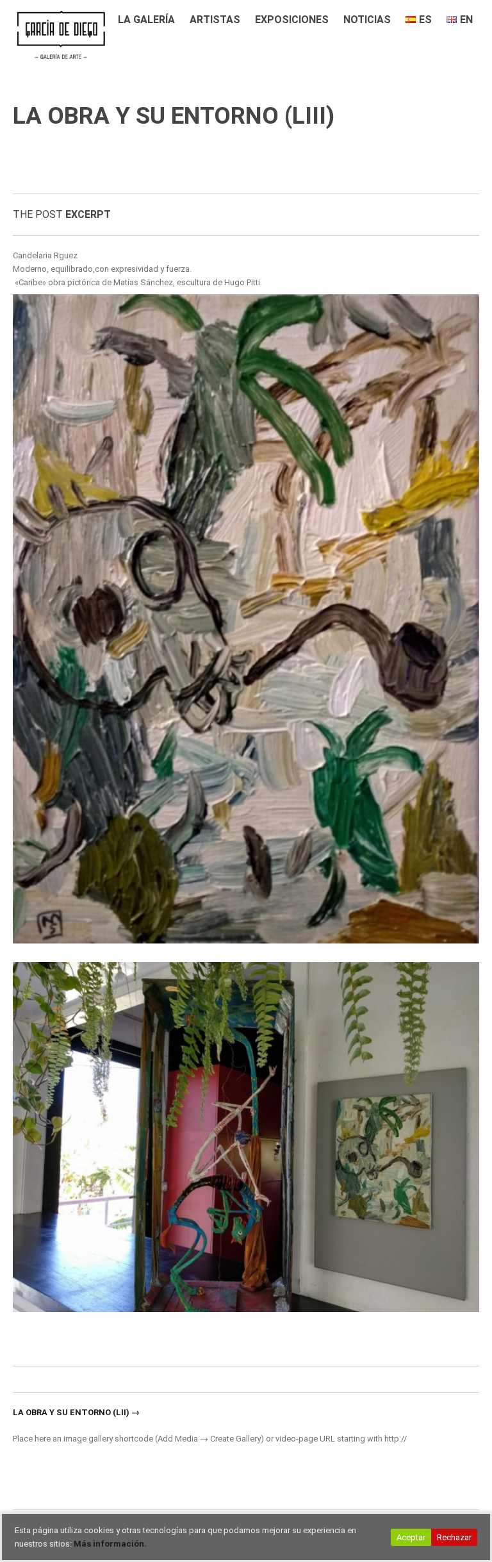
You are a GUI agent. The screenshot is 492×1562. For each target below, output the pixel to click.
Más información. (110, 1544)
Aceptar (411, 1537)
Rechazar (454, 1537)
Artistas (215, 19)
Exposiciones (292, 19)
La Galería (146, 19)
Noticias (367, 19)
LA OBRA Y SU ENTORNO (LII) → (76, 1412)
